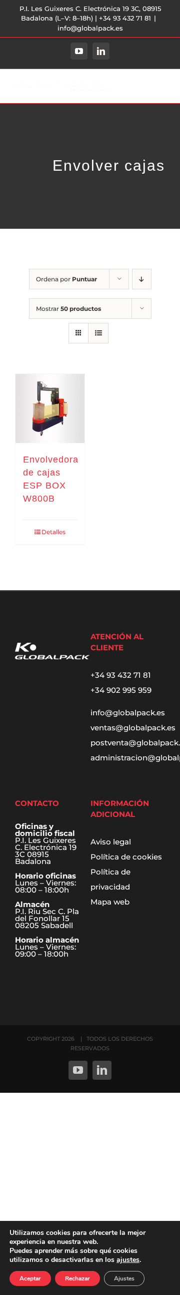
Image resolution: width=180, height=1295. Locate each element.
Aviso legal (110, 841)
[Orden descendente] (142, 279)
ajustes (128, 1259)
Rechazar (77, 1278)
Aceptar (30, 1278)
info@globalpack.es (90, 28)
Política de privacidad (110, 879)
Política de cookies (126, 856)
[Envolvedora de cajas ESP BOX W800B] (50, 408)
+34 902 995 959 (121, 690)
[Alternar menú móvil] (159, 87)
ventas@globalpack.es (133, 727)
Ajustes (124, 1278)
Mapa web (110, 902)
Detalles (54, 532)
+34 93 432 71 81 (120, 675)
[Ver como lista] (98, 333)
